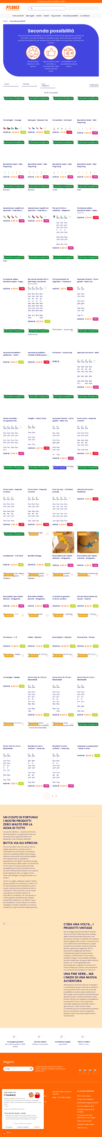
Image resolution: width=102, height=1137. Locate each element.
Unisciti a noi (82, 1128)
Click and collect (84, 1096)
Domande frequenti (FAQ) (87, 1103)
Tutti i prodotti (18, 16)
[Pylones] (12, 8)
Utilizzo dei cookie (84, 1121)
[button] (4, 1133)
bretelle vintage (70, 958)
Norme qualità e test (85, 1106)
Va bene (37, 1127)
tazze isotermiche (23, 888)
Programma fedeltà (85, 1099)
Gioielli (46, 16)
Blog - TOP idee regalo (61, 1097)
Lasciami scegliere (23, 1127)
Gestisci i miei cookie (85, 1124)
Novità (39, 16)
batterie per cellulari (26, 898)
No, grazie (9, 1127)
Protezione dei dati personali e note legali (86, 1116)
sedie (88, 1006)
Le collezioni (85, 16)
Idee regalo (30, 16)
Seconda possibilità (70, 16)
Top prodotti (56, 16)
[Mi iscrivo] (31, 1069)
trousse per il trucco (72, 1001)
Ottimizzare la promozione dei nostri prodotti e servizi (21, 1115)
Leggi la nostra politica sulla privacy (14, 1109)
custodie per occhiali (11, 893)
